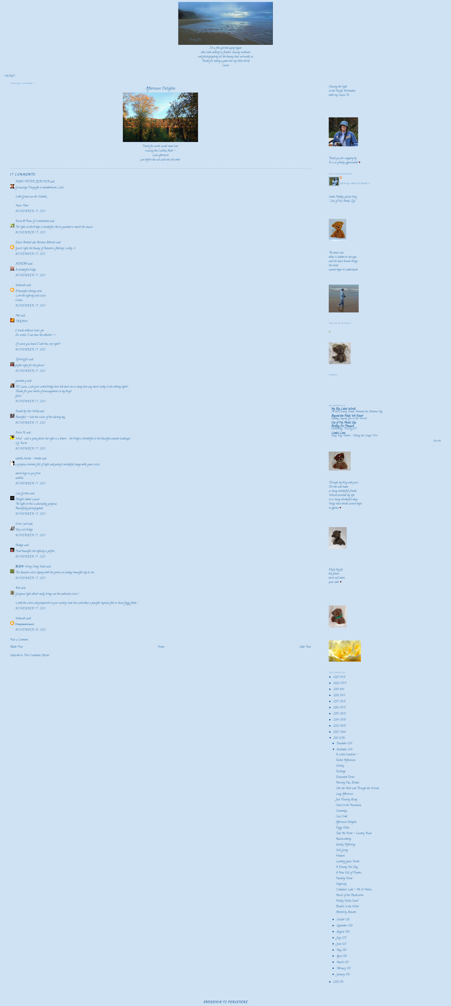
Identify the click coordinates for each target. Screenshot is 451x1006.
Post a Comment (19, 640)
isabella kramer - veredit (28, 459)
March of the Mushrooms (349, 895)
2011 (336, 738)
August (340, 932)
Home (161, 647)
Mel (17, 316)
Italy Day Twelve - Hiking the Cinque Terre (354, 436)
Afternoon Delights (160, 89)
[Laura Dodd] (330, 332)
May (339, 950)
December (341, 744)
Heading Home (344, 878)
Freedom (340, 856)
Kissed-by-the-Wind (27, 411)
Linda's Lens (338, 433)
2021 (336, 677)
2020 (336, 683)
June (339, 944)
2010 (336, 982)
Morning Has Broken (347, 783)
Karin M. (20, 433)
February (341, 968)
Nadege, (19, 545)
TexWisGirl (21, 359)
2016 (336, 708)
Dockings (341, 771)
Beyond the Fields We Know (347, 416)
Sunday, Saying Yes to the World (349, 419)
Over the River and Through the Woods (357, 788)
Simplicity (341, 884)
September (342, 926)
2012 (336, 732)
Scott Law (21, 524)
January (341, 974)
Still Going (342, 850)
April (339, 956)
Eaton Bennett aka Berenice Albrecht (35, 242)
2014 (336, 720)
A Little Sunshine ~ (347, 755)
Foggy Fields (342, 828)
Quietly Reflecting (345, 845)
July (339, 938)
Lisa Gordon (22, 493)
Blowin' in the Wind (347, 906)
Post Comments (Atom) (36, 655)
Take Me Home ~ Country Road (353, 833)
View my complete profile (355, 184)
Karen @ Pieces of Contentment (32, 221)
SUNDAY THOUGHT (344, 429)
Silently (340, 766)
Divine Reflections (345, 760)
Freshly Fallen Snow (347, 901)
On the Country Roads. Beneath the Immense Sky (356, 412)
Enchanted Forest (345, 777)
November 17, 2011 (30, 211)
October (340, 920)
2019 (336, 689)
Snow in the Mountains (348, 805)
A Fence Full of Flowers (349, 873)
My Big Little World (343, 409)
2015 (336, 714)
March (340, 962)
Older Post (305, 647)
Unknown (20, 285)
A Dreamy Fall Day (347, 867)
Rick (17, 588)
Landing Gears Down (347, 861)
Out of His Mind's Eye (342, 201)
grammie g (20, 381)
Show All (437, 441)
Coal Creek (341, 816)
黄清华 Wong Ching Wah (30, 567)
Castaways (341, 811)
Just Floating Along (346, 800)
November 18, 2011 (30, 630)
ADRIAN (21, 264)
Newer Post (16, 647)
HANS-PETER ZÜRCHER (32, 182)
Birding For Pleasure (342, 426)
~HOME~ (9, 76)
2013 (336, 726)
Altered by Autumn (346, 912)
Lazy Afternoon (344, 794)
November (342, 750)
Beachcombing (343, 839)
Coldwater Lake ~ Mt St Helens (354, 890)
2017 (336, 702)
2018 (336, 695)
